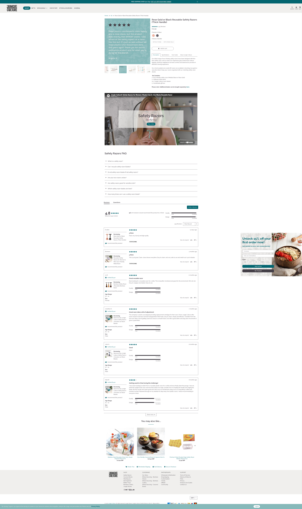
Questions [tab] (116, 202)
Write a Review (192, 207)
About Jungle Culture (186, 55)
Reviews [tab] (107, 202)
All (111, 15)
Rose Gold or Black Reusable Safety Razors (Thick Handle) (120, 238)
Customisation (165, 479)
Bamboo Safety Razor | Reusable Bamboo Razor (120, 286)
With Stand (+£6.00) (169, 42)
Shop (27, 8)
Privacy (182, 481)
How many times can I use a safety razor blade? (122, 194)
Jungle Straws (127, 486)
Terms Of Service (185, 475)
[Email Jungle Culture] (133, 490)
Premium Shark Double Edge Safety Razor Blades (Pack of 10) (182, 457)
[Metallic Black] (157, 35)
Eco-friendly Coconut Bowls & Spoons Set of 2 (151, 457)
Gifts (33, 8)
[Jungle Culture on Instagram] (130, 490)
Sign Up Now (258, 266)
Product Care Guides (186, 482)
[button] (159, 26)
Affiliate (163, 482)
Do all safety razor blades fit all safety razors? (121, 172)
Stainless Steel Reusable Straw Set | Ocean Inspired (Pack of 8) (120, 457)
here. (188, 87)
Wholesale (41, 8)
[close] (197, 2)
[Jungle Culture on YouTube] (126, 490)
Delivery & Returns (185, 477)
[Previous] (107, 445)
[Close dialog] (300, 234)
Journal (77, 8)
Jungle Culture (111, 503)
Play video (151, 124)
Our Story (53, 8)
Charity (163, 481)
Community (164, 484)
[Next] (195, 445)
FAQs (181, 479)
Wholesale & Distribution (168, 475)
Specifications (165, 55)
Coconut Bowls (127, 477)
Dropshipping (165, 477)
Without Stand (157, 42)
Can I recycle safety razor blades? (118, 167)
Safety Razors (127, 475)
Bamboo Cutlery (128, 484)
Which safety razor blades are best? (118, 188)
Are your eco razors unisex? (116, 177)
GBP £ (192, 498)
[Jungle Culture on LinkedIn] (132, 490)
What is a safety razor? (114, 161)
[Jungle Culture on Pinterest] (128, 490)
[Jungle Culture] (12, 8)
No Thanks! (258, 271)
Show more (150, 414)
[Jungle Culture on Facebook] (124, 490)
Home (106, 15)
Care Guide (175, 55)
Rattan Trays (127, 482)
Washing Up (127, 479)
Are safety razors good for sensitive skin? (120, 183)
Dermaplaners (127, 481)
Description (156, 55)
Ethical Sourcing (65, 8)
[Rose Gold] (153, 35)
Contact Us (183, 484)
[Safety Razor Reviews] (127, 41)
